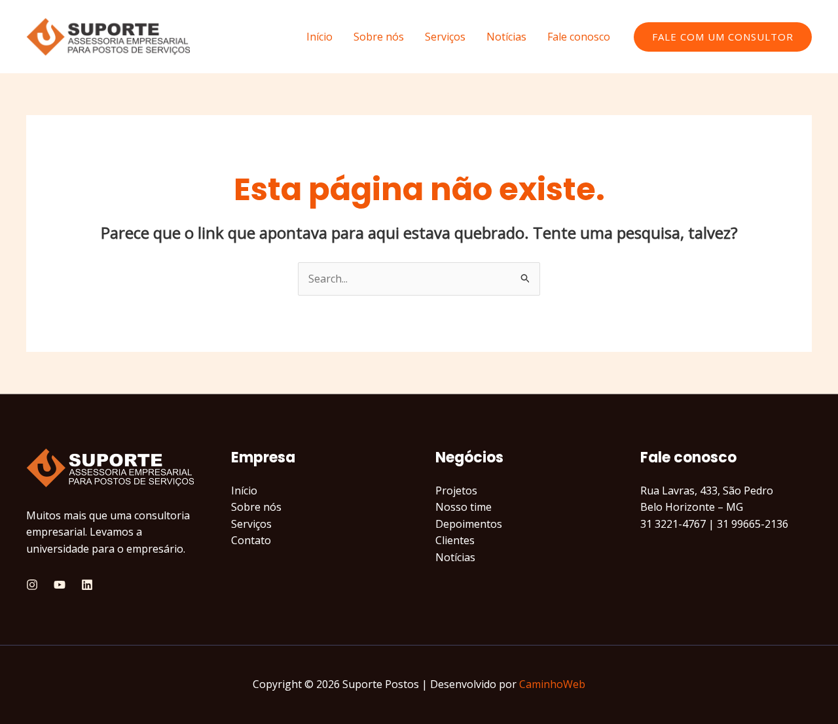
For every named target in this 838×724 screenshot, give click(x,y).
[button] (723, 37)
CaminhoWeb (552, 684)
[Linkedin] (87, 585)
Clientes (455, 540)
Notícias (506, 36)
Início (319, 36)
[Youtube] (59, 585)
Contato (251, 540)
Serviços (445, 36)
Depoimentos (468, 524)
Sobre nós (379, 36)
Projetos (456, 490)
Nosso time (463, 507)
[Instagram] (32, 585)
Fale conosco (578, 36)
